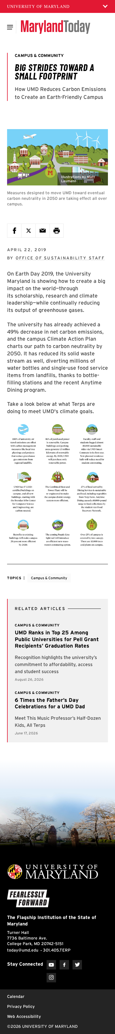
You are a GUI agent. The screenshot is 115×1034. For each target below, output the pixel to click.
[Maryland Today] (55, 27)
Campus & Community (49, 578)
